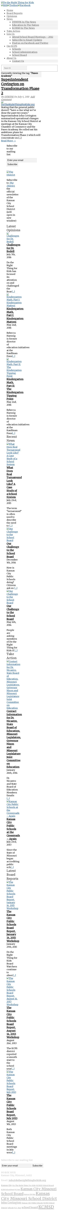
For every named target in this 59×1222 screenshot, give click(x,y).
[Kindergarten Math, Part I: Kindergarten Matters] (14, 305)
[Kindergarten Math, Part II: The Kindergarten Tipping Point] (14, 376)
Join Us (11, 34)
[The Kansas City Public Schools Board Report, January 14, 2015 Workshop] (12, 908)
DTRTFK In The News (24, 22)
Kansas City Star (29, 1194)
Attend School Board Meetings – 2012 (32, 36)
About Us (11, 58)
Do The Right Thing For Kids (24, 1186)
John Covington (11, 1202)
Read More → (8, 140)
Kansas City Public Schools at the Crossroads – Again (13, 828)
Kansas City (6, 1185)
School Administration (24, 52)
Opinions (12, 16)
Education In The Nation (25, 25)
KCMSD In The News (23, 28)
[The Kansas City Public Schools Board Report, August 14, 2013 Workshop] (12, 1004)
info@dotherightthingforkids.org (27, 1180)
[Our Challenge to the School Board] (12, 540)
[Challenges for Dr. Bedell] (13, 241)
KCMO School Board (8, 1190)
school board (30, 1207)
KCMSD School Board (45, 1186)
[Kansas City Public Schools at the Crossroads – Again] (13, 816)
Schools (16, 49)
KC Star (17, 1190)
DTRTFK (8, 96)
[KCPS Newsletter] (12, 174)
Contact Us (18, 61)
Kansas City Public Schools (32, 1203)
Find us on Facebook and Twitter (30, 43)
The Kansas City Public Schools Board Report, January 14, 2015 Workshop (13, 926)
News (10, 19)
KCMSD (46, 1207)
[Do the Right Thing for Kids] (17, 2)
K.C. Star (17, 1208)
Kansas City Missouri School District (29, 1196)
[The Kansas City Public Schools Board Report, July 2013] (12, 1092)
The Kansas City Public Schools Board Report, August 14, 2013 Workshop (13, 1022)
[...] (13, 291)
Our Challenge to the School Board (13, 550)
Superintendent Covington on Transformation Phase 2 (20, 86)
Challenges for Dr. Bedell (13, 248)
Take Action (13, 31)
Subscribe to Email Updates (27, 40)
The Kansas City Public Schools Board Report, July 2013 (12, 1107)
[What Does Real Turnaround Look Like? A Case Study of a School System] (13, 464)
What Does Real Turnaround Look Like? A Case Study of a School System (14, 482)
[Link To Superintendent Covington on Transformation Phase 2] (6, 103)
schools (11, 1208)
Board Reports (15, 13)
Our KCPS (12, 46)
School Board (19, 55)
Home (10, 10)
